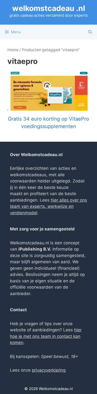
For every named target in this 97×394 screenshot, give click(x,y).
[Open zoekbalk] (90, 32)
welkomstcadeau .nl (48, 8)
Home (12, 49)
